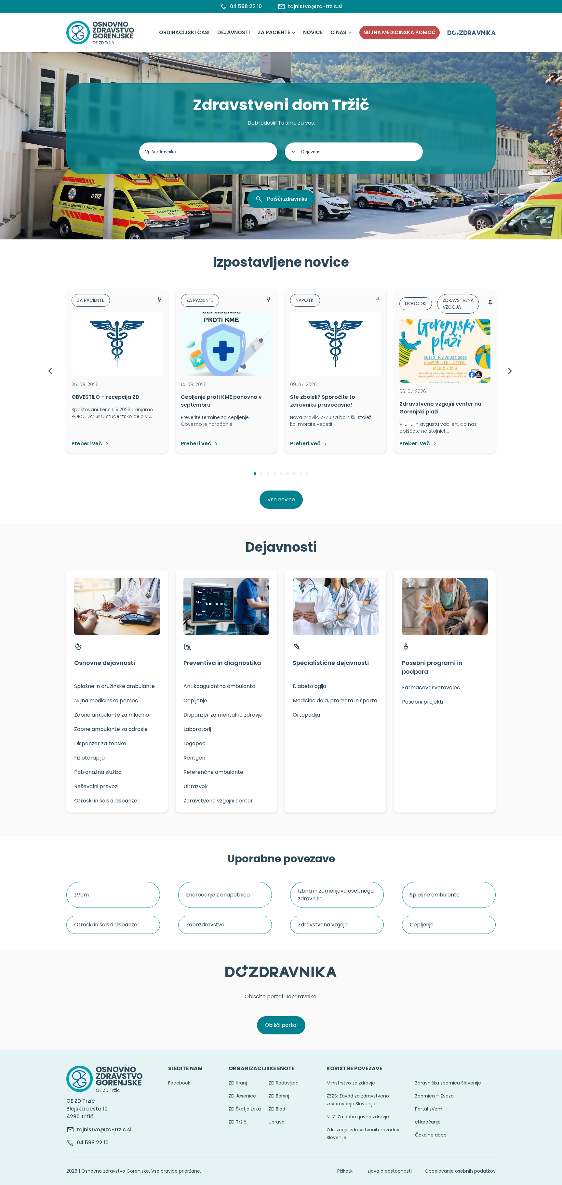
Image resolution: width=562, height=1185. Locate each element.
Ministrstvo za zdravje (351, 1083)
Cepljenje (422, 924)
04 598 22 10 (93, 1142)
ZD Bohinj (279, 1096)
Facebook (179, 1083)
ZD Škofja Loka (245, 1109)
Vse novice (281, 499)
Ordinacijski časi (184, 32)
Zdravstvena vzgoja (323, 924)
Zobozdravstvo (205, 924)
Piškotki (345, 1171)
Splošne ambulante (435, 894)
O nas (338, 32)
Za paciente (274, 32)
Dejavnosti (233, 32)
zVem (81, 894)
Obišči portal (281, 1025)
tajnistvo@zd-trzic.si (104, 1129)
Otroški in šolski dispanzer (107, 924)
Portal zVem (428, 1109)
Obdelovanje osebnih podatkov (460, 1171)
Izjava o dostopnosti (389, 1171)
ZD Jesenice (242, 1096)
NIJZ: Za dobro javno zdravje (358, 1116)
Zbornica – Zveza (434, 1096)
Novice (313, 32)
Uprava (277, 1122)
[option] (117, 371)
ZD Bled (277, 1109)
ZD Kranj (238, 1083)
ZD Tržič (237, 1122)
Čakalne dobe (431, 1135)
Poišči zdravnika (287, 199)
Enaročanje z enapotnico (218, 894)
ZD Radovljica (284, 1083)
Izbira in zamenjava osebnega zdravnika (336, 894)
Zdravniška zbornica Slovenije (448, 1083)
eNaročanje (428, 1122)
